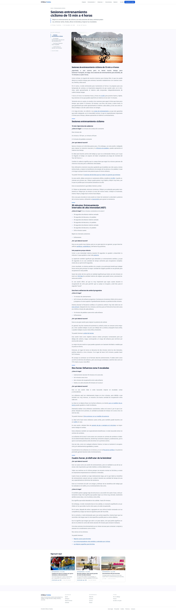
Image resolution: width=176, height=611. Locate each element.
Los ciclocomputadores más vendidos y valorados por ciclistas (92, 541)
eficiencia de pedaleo (102, 148)
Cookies (122, 609)
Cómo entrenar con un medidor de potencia (96, 416)
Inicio (52, 8)
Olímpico (67, 598)
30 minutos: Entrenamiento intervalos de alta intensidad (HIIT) (58, 40)
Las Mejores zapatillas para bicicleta (84, 544)
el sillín (103, 96)
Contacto (133, 609)
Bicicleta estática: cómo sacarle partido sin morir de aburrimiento (87, 574)
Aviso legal (110, 609)
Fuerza (90, 602)
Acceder (122, 2)
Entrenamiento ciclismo (59, 8)
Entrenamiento (91, 2)
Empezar (84, 2)
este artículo (75, 307)
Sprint (66, 596)
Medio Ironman (68, 600)
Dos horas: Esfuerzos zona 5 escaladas (57, 44)
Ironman (67, 602)
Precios (114, 598)
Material (115, 2)
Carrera (91, 600)
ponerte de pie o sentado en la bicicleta (104, 425)
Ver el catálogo (116, 596)
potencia (96, 255)
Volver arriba (55, 50)
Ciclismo (91, 598)
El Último (46, 2)
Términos (127, 609)
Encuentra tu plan (129, 2)
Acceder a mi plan (117, 600)
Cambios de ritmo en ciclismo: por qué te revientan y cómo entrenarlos (62, 574)
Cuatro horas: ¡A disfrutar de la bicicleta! (57, 47)
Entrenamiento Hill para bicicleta (111, 573)
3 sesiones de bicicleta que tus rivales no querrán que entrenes (101, 175)
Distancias (100, 2)
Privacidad (116, 609)
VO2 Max (80, 276)
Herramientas (108, 2)
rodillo (75, 422)
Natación (91, 596)
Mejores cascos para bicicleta (82, 539)
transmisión (95, 199)
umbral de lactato (88, 333)
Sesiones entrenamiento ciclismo (57, 35)
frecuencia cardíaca (108, 450)
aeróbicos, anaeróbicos (83, 246)
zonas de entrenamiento (101, 111)
